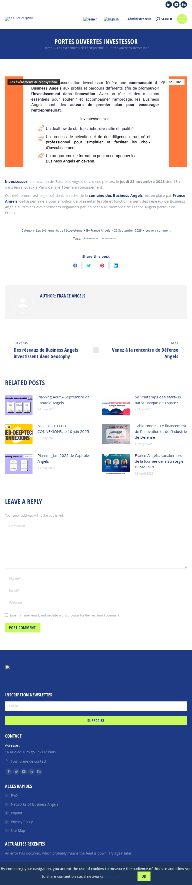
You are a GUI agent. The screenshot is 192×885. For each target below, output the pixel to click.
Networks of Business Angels (34, 804)
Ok (144, 876)
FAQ (14, 795)
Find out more (116, 876)
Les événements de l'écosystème (34, 82)
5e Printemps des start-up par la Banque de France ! (158, 399)
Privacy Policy (22, 821)
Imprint (16, 813)
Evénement (91, 238)
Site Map (18, 830)
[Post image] (18, 405)
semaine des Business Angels (116, 195)
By (98, 230)
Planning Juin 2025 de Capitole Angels (63, 458)
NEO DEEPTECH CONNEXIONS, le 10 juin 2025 (63, 428)
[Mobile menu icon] (182, 19)
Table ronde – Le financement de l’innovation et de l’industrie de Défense (161, 431)
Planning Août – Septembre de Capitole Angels (64, 399)
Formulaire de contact (28, 761)
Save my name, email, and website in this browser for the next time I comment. (65, 615)
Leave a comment (158, 230)
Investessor (16, 181)
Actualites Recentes (25, 844)
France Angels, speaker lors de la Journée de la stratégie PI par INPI (159, 461)
